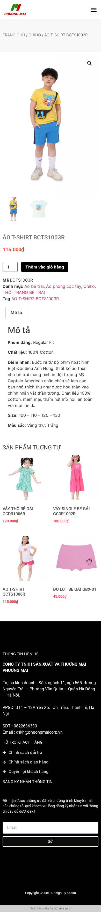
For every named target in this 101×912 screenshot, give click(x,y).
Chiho (34, 35)
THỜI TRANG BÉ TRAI (24, 292)
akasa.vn (65, 908)
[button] (94, 10)
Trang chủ (14, 35)
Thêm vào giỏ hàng (44, 267)
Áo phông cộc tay (63, 286)
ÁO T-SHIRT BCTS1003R (35, 298)
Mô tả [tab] (16, 312)
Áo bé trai (34, 286)
